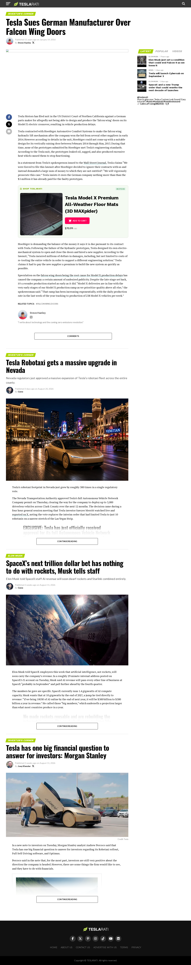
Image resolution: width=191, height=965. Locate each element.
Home (53, 947)
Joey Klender (24, 766)
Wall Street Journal (95, 162)
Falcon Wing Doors (47, 304)
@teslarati (142, 97)
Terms (124, 947)
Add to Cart (80, 221)
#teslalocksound (171, 101)
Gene (20, 391)
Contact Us (83, 947)
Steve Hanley (24, 42)
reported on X (20, 514)
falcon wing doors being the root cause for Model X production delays (82, 275)
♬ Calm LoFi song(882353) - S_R (153, 103)
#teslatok (158, 101)
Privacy (136, 947)
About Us (66, 947)
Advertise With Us (105, 947)
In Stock (121, 189)
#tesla (149, 101)
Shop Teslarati (32, 188)
